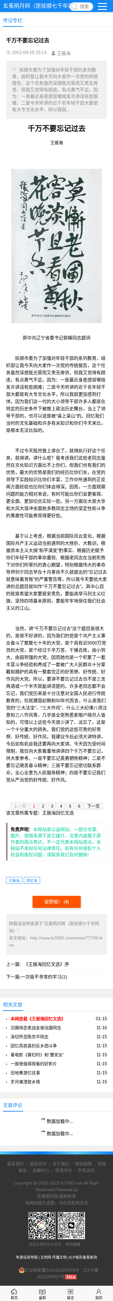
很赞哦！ (54, 901)
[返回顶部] (100, 1164)
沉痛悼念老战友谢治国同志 (36, 1027)
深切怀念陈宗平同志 (30, 1036)
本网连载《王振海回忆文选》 (38, 1018)
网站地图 (83, 1163)
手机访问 (86, 1170)
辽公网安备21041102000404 (52, 1270)
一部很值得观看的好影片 (34, 1063)
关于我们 (60, 1163)
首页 (14, 1298)
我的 (98, 1298)
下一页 (93, 806)
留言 (70, 1298)
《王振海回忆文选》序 (46, 964)
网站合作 (38, 1163)
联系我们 (15, 1163)
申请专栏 (63, 1170)
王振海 (14, 881)
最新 (42, 1298)
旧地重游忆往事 (25, 1072)
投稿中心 (41, 1170)
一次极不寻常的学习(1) (44, 976)
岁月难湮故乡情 (25, 1081)
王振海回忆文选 (58, 812)
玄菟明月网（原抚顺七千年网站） (43, 6)
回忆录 (32, 881)
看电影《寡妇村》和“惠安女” (37, 1054)
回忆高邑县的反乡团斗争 (34, 1045)
